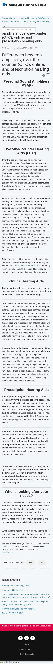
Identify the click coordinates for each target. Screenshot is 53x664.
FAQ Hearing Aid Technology (37, 21)
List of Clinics (26, 649)
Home (26, 644)
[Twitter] (32, 638)
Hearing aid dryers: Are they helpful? (18, 609)
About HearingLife (26, 654)
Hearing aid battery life (12, 590)
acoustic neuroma (28, 266)
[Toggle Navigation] (49, 6)
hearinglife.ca (7, 552)
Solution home (8, 18)
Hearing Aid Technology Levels (16, 586)
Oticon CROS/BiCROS (12, 613)
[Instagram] (26, 638)
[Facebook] (20, 638)
